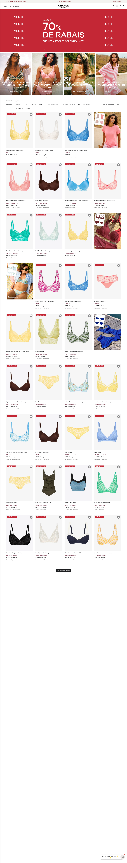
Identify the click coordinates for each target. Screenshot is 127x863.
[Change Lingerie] (63, 6)
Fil (78, 104)
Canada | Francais (116, 1)
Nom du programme (53, 104)
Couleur (41, 104)
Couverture (18, 108)
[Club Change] (117, 6)
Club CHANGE (9, 1)
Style (33, 104)
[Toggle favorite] (31, 114)
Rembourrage (86, 104)
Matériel (28, 108)
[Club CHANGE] (120, 6)
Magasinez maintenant (69, 1)
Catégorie (18, 104)
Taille (26, 104)
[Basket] (124, 6)
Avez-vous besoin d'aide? (20, 1)
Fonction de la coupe (68, 104)
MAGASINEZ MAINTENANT (16, 91)
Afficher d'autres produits (63, 570)
